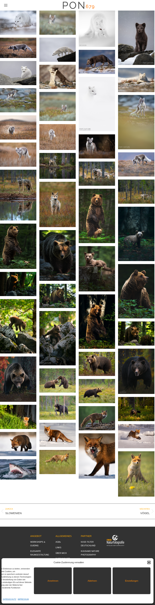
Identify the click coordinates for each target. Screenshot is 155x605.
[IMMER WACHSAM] (18, 246)
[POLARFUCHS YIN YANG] (57, 77)
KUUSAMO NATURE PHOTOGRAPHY (90, 553)
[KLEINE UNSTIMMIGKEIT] (57, 380)
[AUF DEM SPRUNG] (57, 50)
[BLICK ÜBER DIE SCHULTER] (18, 100)
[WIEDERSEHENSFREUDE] (97, 174)
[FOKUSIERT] (57, 462)
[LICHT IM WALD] (136, 409)
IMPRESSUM (23, 599)
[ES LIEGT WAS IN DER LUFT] (136, 291)
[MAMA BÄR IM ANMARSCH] (136, 333)
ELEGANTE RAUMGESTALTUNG (39, 553)
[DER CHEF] (18, 284)
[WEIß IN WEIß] (97, 104)
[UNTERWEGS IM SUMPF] (97, 391)
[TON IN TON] (57, 23)
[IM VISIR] (18, 379)
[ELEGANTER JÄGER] (18, 444)
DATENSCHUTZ (9, 599)
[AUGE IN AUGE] (97, 418)
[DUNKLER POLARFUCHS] (136, 38)
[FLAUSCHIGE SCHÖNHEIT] (97, 146)
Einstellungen (131, 580)
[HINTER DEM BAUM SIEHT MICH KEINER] (57, 408)
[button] (148, 562)
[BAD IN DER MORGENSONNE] (18, 417)
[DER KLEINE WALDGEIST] (136, 234)
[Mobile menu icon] (5, 5)
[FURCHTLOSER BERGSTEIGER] (18, 326)
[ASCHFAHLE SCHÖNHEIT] (57, 204)
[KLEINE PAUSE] (136, 80)
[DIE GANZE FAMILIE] (57, 296)
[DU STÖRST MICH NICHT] (18, 155)
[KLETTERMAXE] (57, 338)
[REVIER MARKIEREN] (136, 192)
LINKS (58, 547)
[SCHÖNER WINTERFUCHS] (57, 435)
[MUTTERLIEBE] (97, 216)
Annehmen (53, 580)
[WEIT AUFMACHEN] (18, 469)
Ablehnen (92, 580)
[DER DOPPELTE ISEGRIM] (57, 166)
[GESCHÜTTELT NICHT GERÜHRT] (18, 127)
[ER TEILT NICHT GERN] (136, 436)
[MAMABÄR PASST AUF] (97, 321)
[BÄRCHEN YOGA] (97, 268)
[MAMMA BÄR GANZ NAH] (57, 255)
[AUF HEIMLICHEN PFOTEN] (18, 23)
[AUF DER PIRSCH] (57, 137)
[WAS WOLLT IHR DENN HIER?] (136, 474)
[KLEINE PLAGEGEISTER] (136, 371)
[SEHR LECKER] (97, 456)
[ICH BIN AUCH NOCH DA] (57, 106)
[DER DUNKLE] (97, 62)
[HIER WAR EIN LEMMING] (136, 164)
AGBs (58, 542)
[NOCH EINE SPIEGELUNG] (18, 195)
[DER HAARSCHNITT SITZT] (97, 364)
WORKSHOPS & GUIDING (37, 544)
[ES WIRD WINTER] (18, 73)
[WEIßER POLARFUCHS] (97, 29)
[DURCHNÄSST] (18, 48)
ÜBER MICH (61, 553)
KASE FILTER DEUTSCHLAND (88, 544)
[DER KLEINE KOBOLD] (136, 122)
